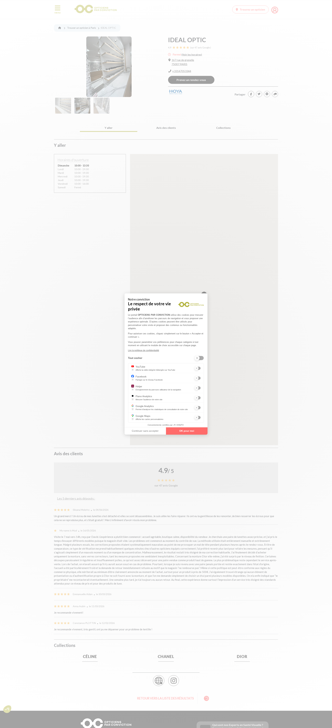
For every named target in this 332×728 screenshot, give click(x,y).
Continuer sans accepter (145, 430)
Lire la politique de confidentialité (143, 350)
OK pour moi (186, 430)
